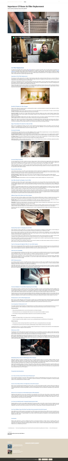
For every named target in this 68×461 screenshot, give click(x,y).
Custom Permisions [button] (45, 459)
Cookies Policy (36, 459)
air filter (30, 69)
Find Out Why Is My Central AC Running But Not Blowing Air (18, 445)
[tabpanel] (33, 22)
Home (25, 1)
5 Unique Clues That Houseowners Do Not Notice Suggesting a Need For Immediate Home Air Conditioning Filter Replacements (18, 451)
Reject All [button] (50, 459)
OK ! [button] (39, 459)
